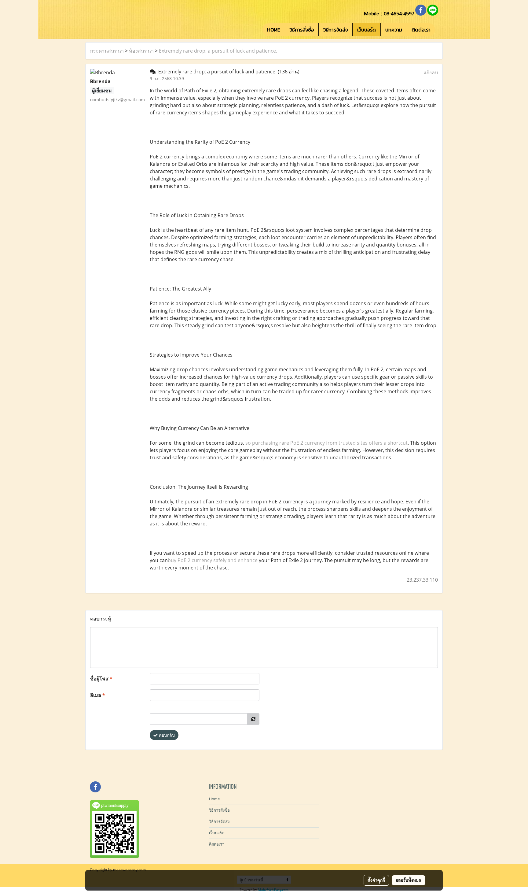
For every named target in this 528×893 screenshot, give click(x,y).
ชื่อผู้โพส (101, 678)
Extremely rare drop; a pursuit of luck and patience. (218, 50)
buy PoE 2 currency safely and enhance (213, 560)
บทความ (393, 29)
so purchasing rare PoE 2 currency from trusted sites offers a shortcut (326, 442)
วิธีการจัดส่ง (335, 29)
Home (214, 799)
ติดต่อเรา (421, 29)
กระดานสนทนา (107, 50)
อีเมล (97, 695)
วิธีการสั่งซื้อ (302, 29)
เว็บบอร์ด (366, 29)
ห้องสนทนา (141, 50)
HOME (273, 29)
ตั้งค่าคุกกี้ (376, 880)
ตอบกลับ (166, 735)
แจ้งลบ (431, 72)
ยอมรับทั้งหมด (408, 880)
